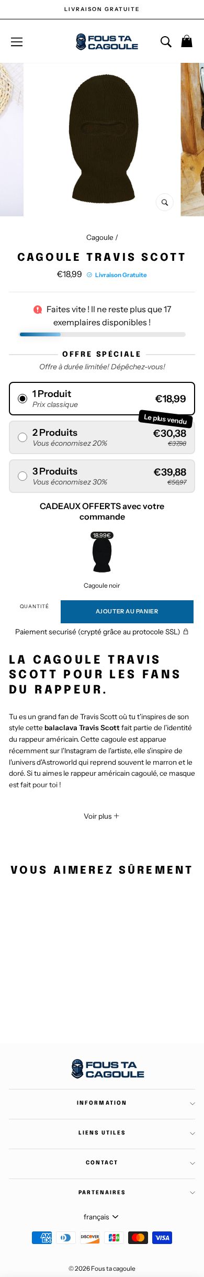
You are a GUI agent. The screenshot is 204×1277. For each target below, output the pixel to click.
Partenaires (102, 1192)
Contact (102, 1162)
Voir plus (98, 816)
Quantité (34, 606)
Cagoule (100, 237)
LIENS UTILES (102, 1133)
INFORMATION (102, 1103)
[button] (102, 398)
